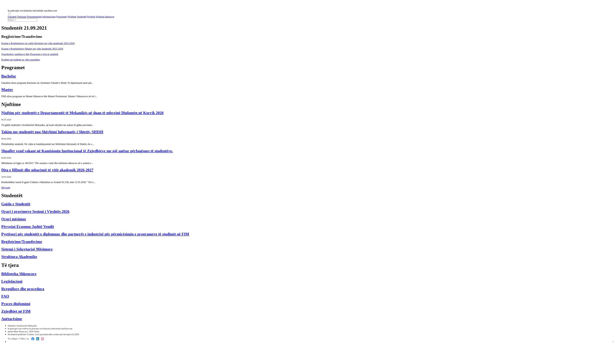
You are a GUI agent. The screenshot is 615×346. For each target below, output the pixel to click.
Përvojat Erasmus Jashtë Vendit (27, 226)
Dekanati (21, 16)
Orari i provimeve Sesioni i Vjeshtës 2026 (35, 211)
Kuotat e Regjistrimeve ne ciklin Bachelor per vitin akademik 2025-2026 (38, 43)
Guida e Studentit (15, 204)
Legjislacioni (11, 281)
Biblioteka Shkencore (19, 274)
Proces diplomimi (15, 304)
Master (7, 89)
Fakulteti (12, 16)
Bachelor (8, 76)
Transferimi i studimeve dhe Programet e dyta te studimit (29, 54)
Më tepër (5, 187)
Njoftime (71, 16)
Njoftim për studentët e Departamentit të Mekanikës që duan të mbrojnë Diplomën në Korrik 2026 (82, 113)
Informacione (49, 16)
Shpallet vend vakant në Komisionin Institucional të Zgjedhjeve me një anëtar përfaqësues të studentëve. (87, 151)
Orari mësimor (13, 219)
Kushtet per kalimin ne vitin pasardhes (20, 59)
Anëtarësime (11, 319)
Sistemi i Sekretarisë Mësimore (27, 249)
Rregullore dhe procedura (22, 289)
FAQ (5, 296)
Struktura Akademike (19, 257)
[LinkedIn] (37, 338)
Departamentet (34, 16)
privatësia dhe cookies (50, 334)
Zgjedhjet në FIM (16, 311)
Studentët (81, 16)
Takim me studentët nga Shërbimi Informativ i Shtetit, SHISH (52, 132)
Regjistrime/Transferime (21, 241)
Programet (61, 16)
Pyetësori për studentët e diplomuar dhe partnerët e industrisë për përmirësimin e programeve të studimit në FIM (95, 234)
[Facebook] (32, 338)
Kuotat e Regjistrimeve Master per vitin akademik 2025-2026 (32, 48)
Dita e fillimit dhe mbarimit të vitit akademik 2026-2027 (47, 170)
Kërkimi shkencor (105, 16)
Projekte (91, 16)
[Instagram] (42, 338)
